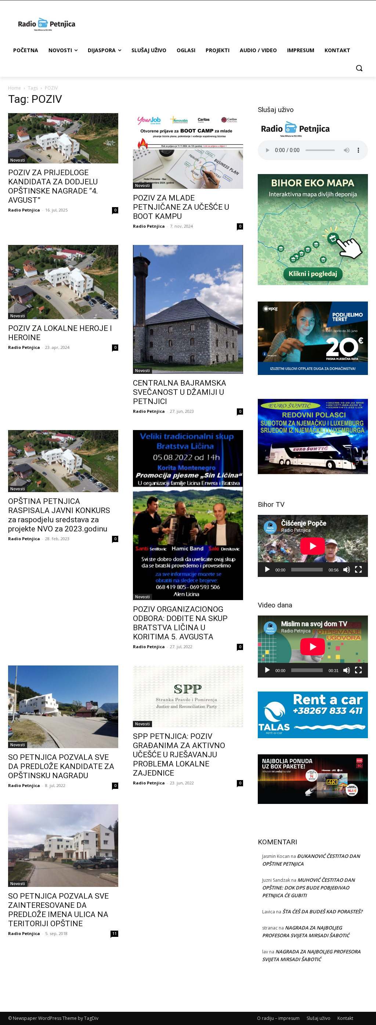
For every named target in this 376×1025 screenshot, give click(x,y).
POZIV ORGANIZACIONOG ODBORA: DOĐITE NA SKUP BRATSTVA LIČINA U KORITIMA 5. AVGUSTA (180, 623)
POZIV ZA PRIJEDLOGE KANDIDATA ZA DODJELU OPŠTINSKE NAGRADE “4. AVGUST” (53, 186)
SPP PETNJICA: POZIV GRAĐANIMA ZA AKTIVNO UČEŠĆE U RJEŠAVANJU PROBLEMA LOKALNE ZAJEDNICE (179, 754)
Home (14, 88)
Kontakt (345, 1018)
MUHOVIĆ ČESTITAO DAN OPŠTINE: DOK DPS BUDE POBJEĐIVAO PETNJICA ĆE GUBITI (308, 888)
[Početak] (267, 569)
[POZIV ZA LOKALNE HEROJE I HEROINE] (63, 282)
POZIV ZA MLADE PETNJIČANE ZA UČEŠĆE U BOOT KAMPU (181, 207)
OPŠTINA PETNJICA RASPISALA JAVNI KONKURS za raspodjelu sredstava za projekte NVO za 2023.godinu (59, 515)
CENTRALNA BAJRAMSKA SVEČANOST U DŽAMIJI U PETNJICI (179, 392)
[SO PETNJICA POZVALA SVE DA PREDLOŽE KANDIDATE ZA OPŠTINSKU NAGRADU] (63, 706)
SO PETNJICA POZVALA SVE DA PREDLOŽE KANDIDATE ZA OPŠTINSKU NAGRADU (61, 766)
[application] (313, 546)
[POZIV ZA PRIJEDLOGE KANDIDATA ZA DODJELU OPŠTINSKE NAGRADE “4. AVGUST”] (63, 138)
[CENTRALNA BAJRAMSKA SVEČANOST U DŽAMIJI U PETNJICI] (188, 309)
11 (114, 933)
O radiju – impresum (278, 1018)
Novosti (17, 160)
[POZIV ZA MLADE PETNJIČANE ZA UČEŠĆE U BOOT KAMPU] (188, 151)
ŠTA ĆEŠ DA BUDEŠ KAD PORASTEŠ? (322, 911)
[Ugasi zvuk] (346, 569)
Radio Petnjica (24, 210)
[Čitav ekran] (358, 569)
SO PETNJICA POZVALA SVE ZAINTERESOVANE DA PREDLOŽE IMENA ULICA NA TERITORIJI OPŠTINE (58, 910)
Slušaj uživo (318, 1018)
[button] (359, 68)
